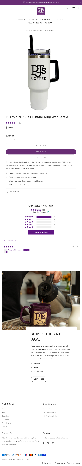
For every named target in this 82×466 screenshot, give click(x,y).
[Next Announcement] (67, 2)
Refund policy (47, 463)
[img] (8, 247)
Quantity (10, 136)
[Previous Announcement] (15, 2)
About (48, 23)
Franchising (35, 23)
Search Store (48, 409)
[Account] (68, 8)
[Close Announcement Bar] (80, 2)
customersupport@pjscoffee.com (56, 438)
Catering (45, 19)
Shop (20, 19)
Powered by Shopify (8, 459)
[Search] (78, 8)
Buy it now (41, 152)
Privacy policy (60, 463)
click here (56, 2)
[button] (11, 123)
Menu (31, 19)
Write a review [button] (41, 232)
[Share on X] (41, 157)
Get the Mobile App (50, 412)
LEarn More (39, 379)
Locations (58, 19)
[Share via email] (45, 157)
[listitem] (41, 2)
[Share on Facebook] (37, 157)
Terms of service (73, 463)
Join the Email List (50, 416)
